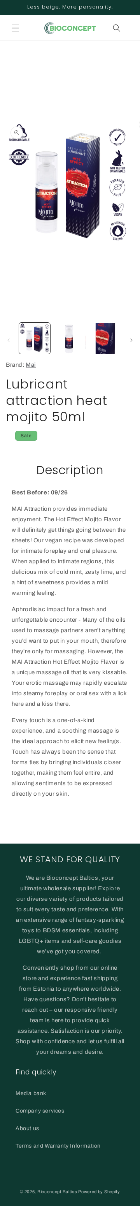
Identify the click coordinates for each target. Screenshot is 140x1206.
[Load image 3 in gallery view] (105, 338)
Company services (40, 1111)
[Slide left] (8, 340)
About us (27, 1128)
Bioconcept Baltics (57, 1191)
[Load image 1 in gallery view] (34, 338)
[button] (15, 28)
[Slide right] (131, 340)
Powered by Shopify (99, 1191)
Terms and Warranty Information (58, 1146)
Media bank (31, 1093)
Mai (31, 365)
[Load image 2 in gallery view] (69, 338)
